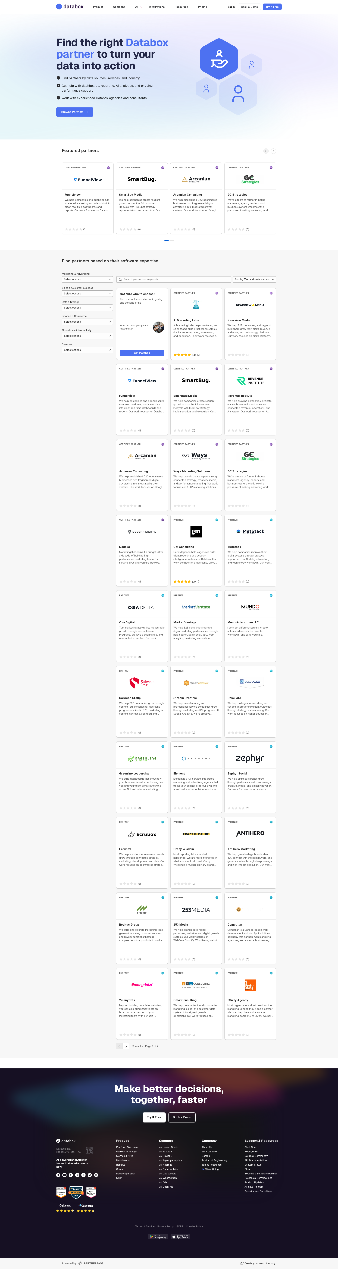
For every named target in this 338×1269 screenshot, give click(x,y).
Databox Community (256, 1156)
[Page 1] (166, 240)
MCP (119, 1178)
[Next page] (126, 1046)
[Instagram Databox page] (77, 1175)
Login (231, 6)
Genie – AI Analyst (126, 1151)
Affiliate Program (254, 1186)
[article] (87, 198)
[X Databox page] (84, 1175)
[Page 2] (171, 240)
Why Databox (209, 1151)
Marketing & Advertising (76, 273)
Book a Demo (249, 6)
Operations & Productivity (77, 330)
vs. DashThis (166, 1186)
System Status (253, 1164)
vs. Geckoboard (167, 1173)
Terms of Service (145, 1226)
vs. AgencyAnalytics (170, 1160)
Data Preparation (125, 1173)
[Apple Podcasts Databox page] (96, 1175)
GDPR (180, 1226)
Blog (247, 1169)
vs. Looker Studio (168, 1147)
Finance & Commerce (74, 316)
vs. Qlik (163, 1182)
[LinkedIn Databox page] (58, 1175)
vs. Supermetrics (168, 1169)
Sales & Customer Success (77, 287)
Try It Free (272, 6)
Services (67, 344)
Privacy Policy (165, 1226)
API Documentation (256, 1160)
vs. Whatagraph (168, 1178)
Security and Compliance (259, 1191)
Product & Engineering (214, 1160)
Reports (120, 1164)
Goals (119, 1169)
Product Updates (254, 1182)
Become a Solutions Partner (261, 1173)
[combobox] (87, 279)
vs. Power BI (166, 1156)
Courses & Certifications (258, 1178)
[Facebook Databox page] (71, 1175)
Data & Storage (71, 301)
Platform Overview (127, 1147)
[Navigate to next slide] (273, 151)
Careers (206, 1156)
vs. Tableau (165, 1151)
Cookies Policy (194, 1226)
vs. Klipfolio (165, 1164)
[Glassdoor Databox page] (90, 1175)
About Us (207, 1147)
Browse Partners (72, 112)
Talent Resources (211, 1164)
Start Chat (250, 1147)
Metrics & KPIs (124, 1156)
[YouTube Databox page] (65, 1175)
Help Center (251, 1151)
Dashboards (123, 1160)
